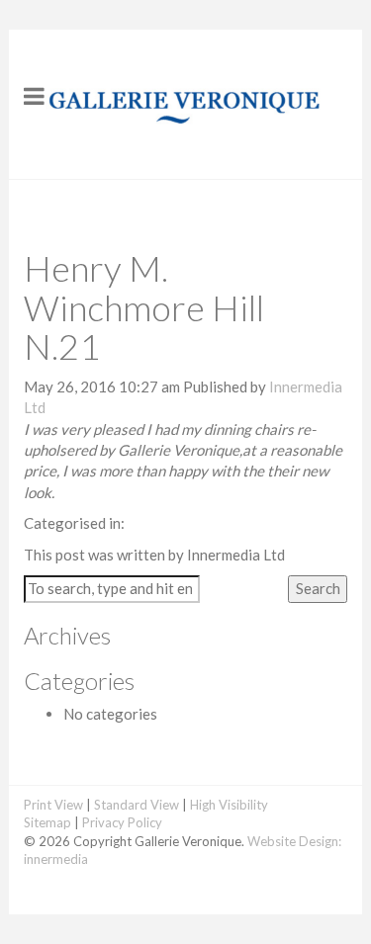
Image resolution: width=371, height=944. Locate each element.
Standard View (136, 805)
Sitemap (47, 822)
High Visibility (229, 805)
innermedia (56, 859)
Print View (53, 805)
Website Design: (294, 841)
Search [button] (318, 588)
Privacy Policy (122, 822)
